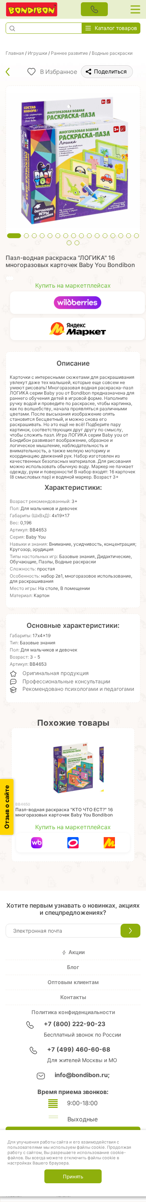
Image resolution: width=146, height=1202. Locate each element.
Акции (77, 952)
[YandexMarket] (77, 329)
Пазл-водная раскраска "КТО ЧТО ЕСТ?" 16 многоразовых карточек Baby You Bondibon (64, 812)
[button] (12, 28)
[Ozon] (73, 843)
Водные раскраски (112, 53)
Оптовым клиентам (73, 982)
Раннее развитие (69, 53)
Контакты (73, 997)
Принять (73, 1176)
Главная (15, 53)
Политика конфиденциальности (73, 1012)
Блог (73, 967)
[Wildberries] (77, 302)
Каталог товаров (116, 28)
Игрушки (37, 53)
